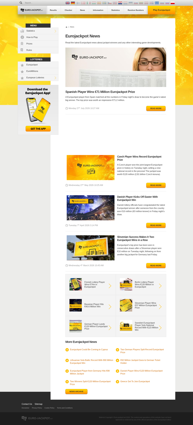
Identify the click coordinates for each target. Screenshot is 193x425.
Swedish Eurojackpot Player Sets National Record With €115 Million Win (146, 326)
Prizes (29, 44)
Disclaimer (25, 408)
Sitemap (38, 404)
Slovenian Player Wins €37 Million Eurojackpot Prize (146, 305)
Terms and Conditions (65, 408)
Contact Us (27, 404)
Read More (155, 108)
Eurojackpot (32, 65)
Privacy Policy (37, 408)
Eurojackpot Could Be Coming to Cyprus (89, 349)
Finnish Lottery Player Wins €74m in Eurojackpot (94, 284)
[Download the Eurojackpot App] (38, 134)
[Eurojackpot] (32, 10)
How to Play (32, 37)
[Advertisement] (115, 135)
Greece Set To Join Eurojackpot (135, 381)
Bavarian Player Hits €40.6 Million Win (94, 305)
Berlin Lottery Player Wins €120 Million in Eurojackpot (144, 284)
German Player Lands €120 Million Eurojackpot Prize (96, 326)
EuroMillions (32, 71)
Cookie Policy (49, 408)
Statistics (30, 31)
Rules (29, 50)
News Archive (76, 391)
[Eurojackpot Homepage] (66, 27)
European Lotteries (35, 77)
